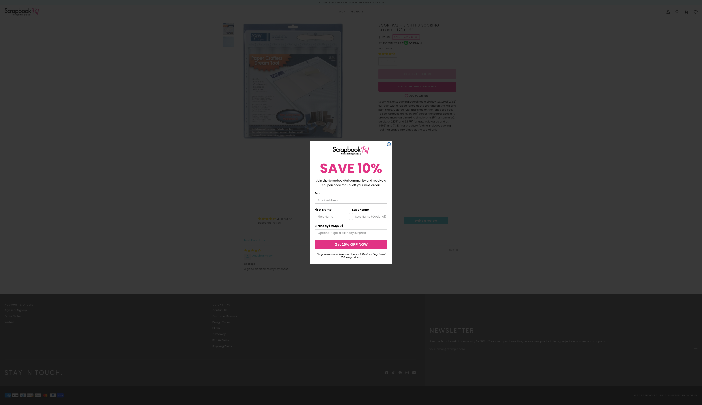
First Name (323, 210)
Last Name (360, 210)
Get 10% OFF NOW (351, 244)
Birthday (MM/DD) (329, 226)
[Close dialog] (389, 144)
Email (319, 193)
